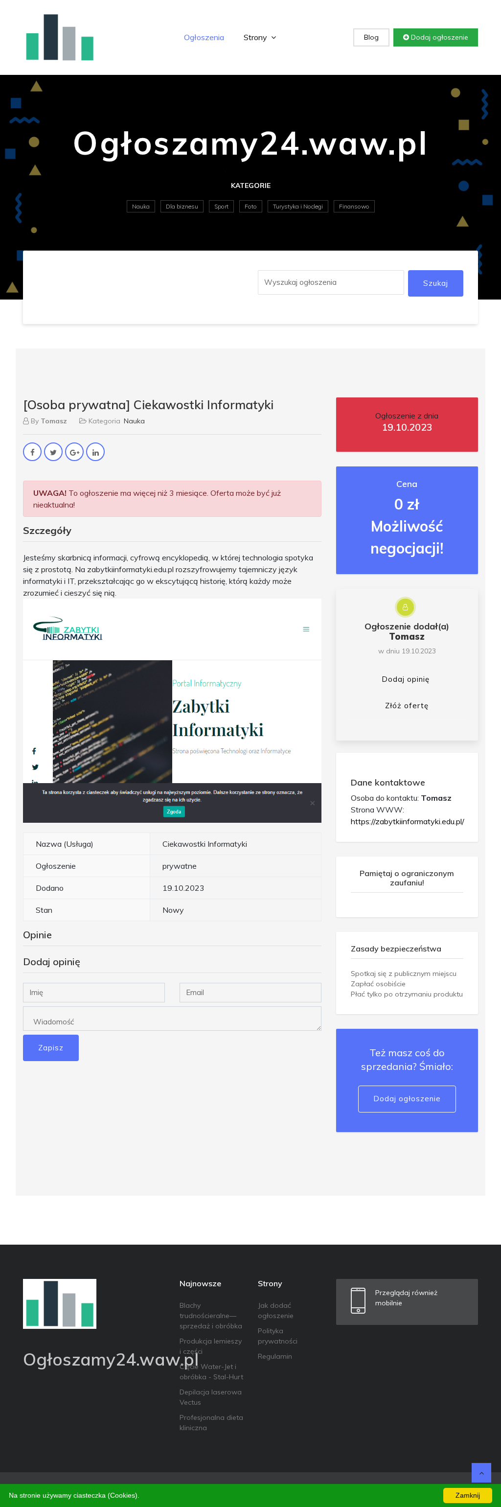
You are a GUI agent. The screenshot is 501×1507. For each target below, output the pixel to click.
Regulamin (275, 1356)
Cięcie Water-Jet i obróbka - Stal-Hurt (211, 1371)
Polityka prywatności (277, 1335)
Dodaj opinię (406, 679)
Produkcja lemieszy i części (211, 1346)
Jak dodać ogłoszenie (276, 1310)
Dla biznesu (182, 206)
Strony (256, 37)
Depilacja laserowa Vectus (211, 1397)
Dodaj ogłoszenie (438, 37)
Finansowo (354, 206)
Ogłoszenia (204, 37)
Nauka (141, 206)
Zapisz (51, 1047)
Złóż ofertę (407, 705)
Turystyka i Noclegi (298, 206)
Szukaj (435, 283)
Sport (221, 206)
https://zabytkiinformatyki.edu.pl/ (407, 821)
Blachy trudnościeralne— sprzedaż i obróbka (211, 1315)
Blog (371, 37)
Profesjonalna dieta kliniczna (211, 1422)
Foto (251, 206)
